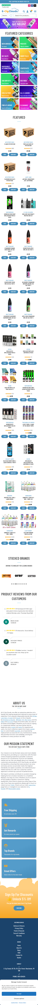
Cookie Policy (14, 1002)
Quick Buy (13, 154)
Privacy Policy (22, 1002)
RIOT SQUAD (10, 246)
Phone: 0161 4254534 (19, 976)
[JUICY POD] (6, 576)
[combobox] (6, 15)
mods (13, 727)
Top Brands (9, 850)
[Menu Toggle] (35, 11)
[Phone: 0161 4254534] (19, 974)
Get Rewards (10, 830)
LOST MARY (28, 531)
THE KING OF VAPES (28, 422)
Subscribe (19, 908)
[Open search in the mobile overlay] (23, 15)
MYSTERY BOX (9, 142)
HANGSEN (28, 495)
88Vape (18, 720)
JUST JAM (28, 177)
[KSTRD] (31, 576)
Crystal (10, 718)
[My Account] (27, 11)
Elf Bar (34, 716)
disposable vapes (14, 789)
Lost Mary (4, 718)
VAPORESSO (10, 212)
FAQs (12, 785)
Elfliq (2, 722)
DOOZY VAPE (10, 459)
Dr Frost (10, 722)
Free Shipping (10, 810)
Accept (19, 994)
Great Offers (10, 871)
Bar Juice (28, 720)
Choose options (19, 998)
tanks (20, 727)
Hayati (18, 718)
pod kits (17, 731)
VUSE (9, 386)
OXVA (9, 349)
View (5, 154)
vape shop (32, 785)
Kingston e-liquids (9, 720)
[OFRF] (19, 576)
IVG (23, 720)
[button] (2, 24)
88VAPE (9, 495)
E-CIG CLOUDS (28, 212)
